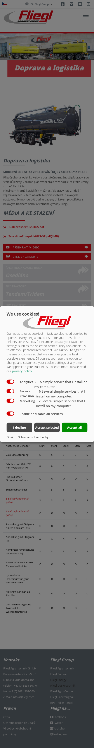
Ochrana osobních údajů (33, 437)
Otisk (10, 437)
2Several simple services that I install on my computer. (60, 403)
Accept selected (47, 427)
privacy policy (22, 371)
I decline (19, 427)
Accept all (74, 427)
